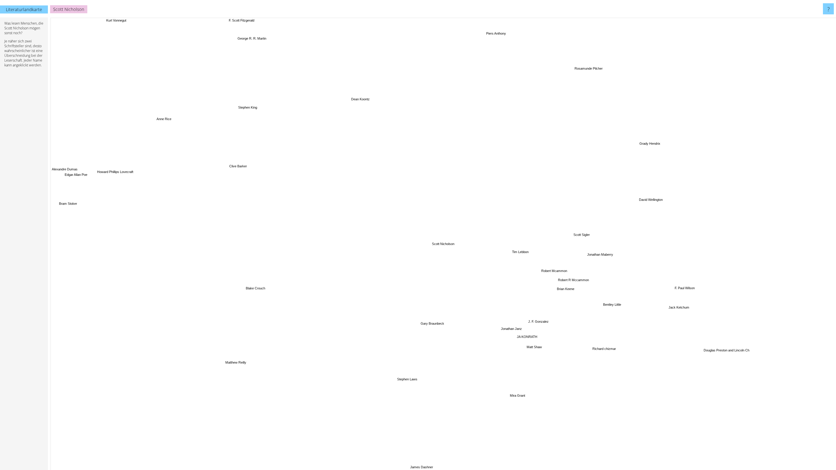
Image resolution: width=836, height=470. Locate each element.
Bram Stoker (67, 207)
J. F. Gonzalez (538, 321)
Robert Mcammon (553, 271)
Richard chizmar (604, 348)
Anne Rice (159, 122)
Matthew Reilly (232, 361)
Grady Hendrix (648, 143)
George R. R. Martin (247, 40)
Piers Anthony (492, 33)
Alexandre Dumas (65, 173)
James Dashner (419, 467)
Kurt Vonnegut (114, 20)
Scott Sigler (581, 234)
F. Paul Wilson (684, 287)
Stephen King (243, 109)
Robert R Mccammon (573, 280)
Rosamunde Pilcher (641, 80)
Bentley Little (612, 304)
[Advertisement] (24, 137)
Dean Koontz (355, 100)
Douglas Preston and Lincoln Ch (732, 345)
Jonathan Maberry (600, 254)
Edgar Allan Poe (73, 179)
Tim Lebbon (519, 252)
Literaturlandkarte (24, 9)
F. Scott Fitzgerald (245, 20)
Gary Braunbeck (434, 324)
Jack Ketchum (679, 307)
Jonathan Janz (511, 329)
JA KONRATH (527, 337)
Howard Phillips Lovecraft (113, 175)
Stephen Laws (406, 379)
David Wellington (649, 199)
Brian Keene (565, 288)
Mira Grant (524, 394)
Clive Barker (237, 166)
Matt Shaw (534, 347)
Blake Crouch (255, 289)
